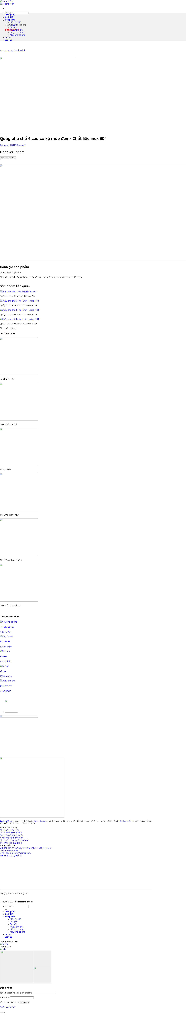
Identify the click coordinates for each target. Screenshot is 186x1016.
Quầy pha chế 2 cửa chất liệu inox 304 (17, 296)
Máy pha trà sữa (17, 32)
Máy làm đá (15, 22)
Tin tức (8, 37)
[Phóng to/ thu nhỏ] (4, 1012)
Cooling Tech (6, 821)
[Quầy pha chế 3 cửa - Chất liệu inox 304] (19, 301)
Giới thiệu (9, 17)
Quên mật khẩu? (7, 1007)
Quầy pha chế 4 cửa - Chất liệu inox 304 (18, 314)
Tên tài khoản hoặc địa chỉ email (15, 992)
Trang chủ (4, 50)
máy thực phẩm (125, 821)
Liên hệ (8, 40)
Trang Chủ (10, 14)
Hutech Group (39, 821)
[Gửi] (6, 909)
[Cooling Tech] (7, 2)
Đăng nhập (25, 1002)
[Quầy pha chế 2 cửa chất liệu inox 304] (18, 291)
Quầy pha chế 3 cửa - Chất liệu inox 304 (18, 305)
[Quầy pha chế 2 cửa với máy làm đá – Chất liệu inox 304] (11, 712)
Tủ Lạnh (13, 25)
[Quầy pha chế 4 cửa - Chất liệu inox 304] (19, 310)
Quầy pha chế (16, 30)
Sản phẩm (10, 19)
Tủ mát (13, 27)
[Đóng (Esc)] (1, 1012)
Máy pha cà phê (17, 35)
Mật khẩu (5, 997)
